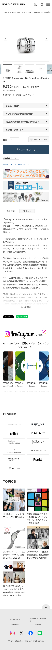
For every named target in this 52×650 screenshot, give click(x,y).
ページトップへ (46, 606)
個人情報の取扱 (15, 619)
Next (46, 38)
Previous (5, 38)
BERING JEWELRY (17, 12)
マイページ (35, 4)
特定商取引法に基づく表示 (38, 619)
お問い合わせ (14, 624)
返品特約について (11, 158)
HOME (5, 12)
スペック (27, 211)
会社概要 (38, 624)
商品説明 (10, 211)
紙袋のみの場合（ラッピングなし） (23, 121)
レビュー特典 (13, 105)
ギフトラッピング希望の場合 (20, 113)
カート (41, 4)
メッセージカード (15, 129)
